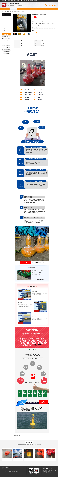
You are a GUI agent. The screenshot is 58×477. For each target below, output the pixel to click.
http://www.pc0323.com (17, 435)
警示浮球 (4, 28)
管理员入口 (14, 471)
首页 (5, 11)
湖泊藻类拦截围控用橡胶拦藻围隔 (6, 38)
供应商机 (8, 11)
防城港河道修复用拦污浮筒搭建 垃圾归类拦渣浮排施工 (6, 45)
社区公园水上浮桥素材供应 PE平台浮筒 (6, 53)
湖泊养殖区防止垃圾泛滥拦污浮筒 (6, 36)
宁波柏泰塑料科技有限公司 (20, 468)
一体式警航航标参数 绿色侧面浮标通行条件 (6, 51)
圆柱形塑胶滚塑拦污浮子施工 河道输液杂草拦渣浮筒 (6, 49)
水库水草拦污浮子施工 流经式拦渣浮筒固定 (6, 47)
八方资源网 (9, 471)
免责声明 (12, 471)
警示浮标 (4, 30)
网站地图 (17, 471)
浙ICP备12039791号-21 (14, 468)
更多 (10, 34)
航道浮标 (11, 11)
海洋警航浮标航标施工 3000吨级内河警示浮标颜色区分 (6, 40)
